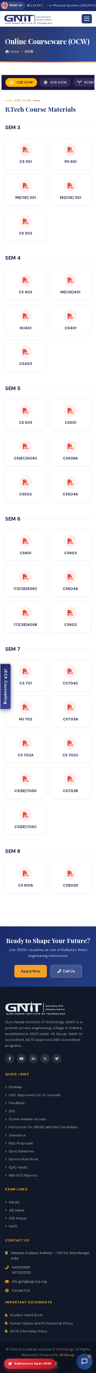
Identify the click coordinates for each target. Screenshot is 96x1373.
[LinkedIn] (33, 1058)
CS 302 (25, 233)
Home (14, 51)
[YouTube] (21, 1058)
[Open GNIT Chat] (84, 1361)
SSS (12, 1111)
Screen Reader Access (27, 1119)
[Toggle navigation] (87, 18)
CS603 (70, 553)
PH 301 (71, 161)
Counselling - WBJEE (5, 686)
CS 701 (25, 683)
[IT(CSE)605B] (25, 612)
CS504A (70, 494)
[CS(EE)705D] (25, 779)
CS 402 (25, 292)
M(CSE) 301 (25, 197)
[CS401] (70, 316)
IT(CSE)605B (25, 624)
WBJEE (14, 1202)
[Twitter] (56, 1058)
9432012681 (21, 1267)
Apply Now (30, 971)
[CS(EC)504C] (25, 446)
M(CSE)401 (70, 292)
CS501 (70, 422)
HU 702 (25, 719)
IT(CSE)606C (25, 588)
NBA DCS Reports (23, 1175)
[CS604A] (70, 576)
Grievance (17, 1135)
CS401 (70, 328)
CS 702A (26, 755)
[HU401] (25, 316)
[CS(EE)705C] (25, 814)
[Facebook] (9, 1058)
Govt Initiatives (21, 1151)
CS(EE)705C (25, 826)
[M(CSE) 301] (25, 185)
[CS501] (70, 410)
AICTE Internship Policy (28, 1331)
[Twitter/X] (45, 1058)
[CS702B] (70, 779)
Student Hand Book (26, 1315)
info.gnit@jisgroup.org (29, 1281)
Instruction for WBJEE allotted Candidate (43, 1127)
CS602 (70, 624)
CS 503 (25, 422)
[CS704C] (70, 671)
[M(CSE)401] (70, 280)
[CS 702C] (70, 743)
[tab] (21, 82)
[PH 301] (70, 149)
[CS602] (70, 612)
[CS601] (25, 541)
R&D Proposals (21, 1143)
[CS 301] (25, 149)
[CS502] (25, 482)
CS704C (70, 683)
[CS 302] (25, 221)
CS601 (25, 553)
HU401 (25, 328)
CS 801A (25, 885)
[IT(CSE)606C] (25, 576)
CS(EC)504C (25, 458)
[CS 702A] (25, 743)
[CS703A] (70, 707)
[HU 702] (25, 707)
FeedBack (17, 1103)
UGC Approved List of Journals (35, 1095)
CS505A (70, 458)
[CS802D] (70, 873)
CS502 (25, 494)
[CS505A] (70, 446)
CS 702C (70, 755)
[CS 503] (25, 410)
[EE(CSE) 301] (70, 185)
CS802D (70, 885)
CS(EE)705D (25, 790)
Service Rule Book (23, 1159)
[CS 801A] (25, 873)
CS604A (70, 588)
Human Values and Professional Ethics (41, 1323)
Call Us (69, 971)
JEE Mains (17, 1210)
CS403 (25, 363)
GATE (13, 1226)
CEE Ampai (18, 1218)
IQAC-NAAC (18, 1167)
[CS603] (70, 541)
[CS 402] (25, 280)
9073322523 (21, 1272)
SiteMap (15, 1087)
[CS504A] (70, 482)
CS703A (70, 719)
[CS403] (25, 351)
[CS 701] (25, 671)
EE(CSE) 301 (70, 197)
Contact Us (21, 1290)
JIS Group (66, 1355)
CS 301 (25, 161)
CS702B (70, 790)
